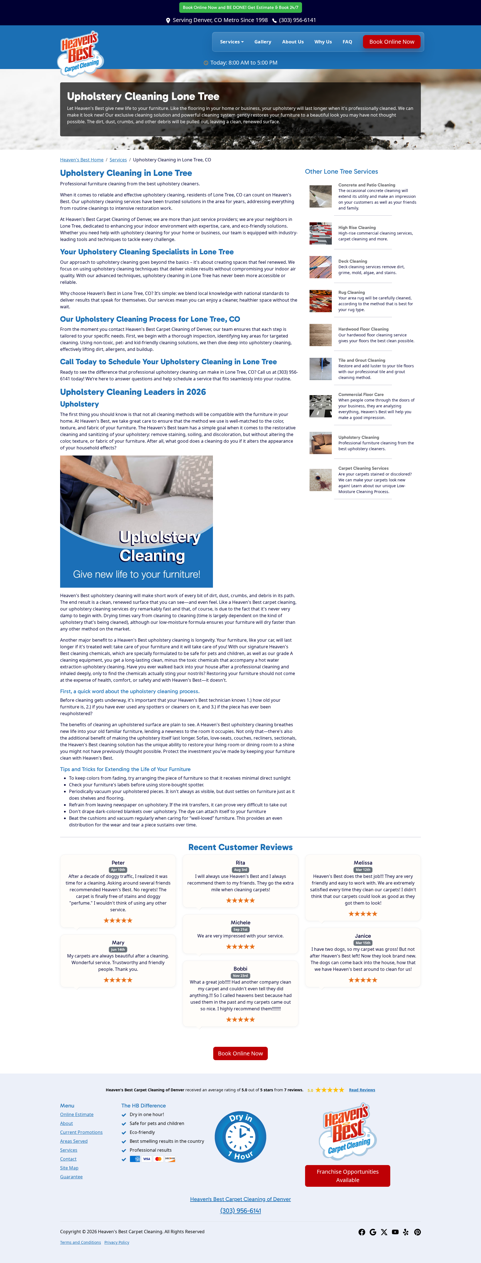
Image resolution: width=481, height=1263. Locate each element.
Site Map (69, 1168)
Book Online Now (240, 7)
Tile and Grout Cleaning (361, 360)
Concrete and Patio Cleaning (366, 185)
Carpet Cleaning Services (363, 468)
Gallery (262, 41)
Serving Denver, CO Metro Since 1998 (220, 20)
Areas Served (74, 1141)
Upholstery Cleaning (358, 437)
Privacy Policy (116, 1242)
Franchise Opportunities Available (348, 1176)
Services (118, 160)
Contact (68, 1159)
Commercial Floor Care (361, 394)
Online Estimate (77, 1114)
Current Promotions (81, 1132)
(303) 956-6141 (297, 20)
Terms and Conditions (80, 1242)
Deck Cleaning (352, 261)
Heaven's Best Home (82, 160)
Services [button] (230, 41)
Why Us (323, 41)
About (66, 1123)
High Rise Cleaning (357, 227)
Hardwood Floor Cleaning (363, 329)
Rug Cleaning (351, 292)
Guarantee (71, 1177)
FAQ (347, 41)
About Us (293, 41)
